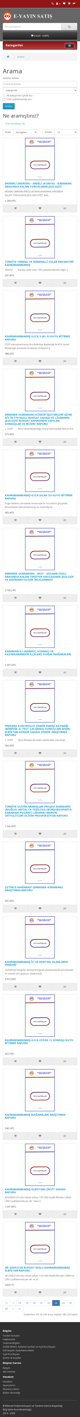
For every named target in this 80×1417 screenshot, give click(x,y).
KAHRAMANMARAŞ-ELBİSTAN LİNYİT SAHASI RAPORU (35, 1190)
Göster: (49, 132)
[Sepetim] (69, 3)
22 (48, 1303)
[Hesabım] (58, 3)
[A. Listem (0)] (64, 3)
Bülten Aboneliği (11, 1392)
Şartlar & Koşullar (12, 1357)
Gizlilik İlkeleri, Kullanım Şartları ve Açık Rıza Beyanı (29, 1346)
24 (63, 1303)
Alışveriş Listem (11, 1389)
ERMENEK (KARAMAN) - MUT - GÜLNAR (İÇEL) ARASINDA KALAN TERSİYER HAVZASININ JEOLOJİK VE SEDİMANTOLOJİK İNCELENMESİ (39, 576)
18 (19, 1303)
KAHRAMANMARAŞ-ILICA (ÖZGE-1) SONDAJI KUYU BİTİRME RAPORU (39, 1041)
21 (41, 1303)
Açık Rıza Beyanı (11, 1354)
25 (70, 1303)
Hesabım (7, 1381)
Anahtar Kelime (11, 78)
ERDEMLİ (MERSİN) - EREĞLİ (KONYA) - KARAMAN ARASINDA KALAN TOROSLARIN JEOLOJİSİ (38, 184)
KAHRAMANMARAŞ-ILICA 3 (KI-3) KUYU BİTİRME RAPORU (37, 337)
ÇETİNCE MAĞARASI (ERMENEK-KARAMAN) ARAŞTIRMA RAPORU (34, 888)
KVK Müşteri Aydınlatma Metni (18, 1350)
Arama (20, 56)
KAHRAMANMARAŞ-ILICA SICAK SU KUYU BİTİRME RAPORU (39, 496)
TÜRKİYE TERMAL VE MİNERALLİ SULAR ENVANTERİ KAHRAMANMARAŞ (39, 263)
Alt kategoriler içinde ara (19, 95)
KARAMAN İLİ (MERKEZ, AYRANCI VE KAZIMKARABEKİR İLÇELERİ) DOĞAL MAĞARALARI (38, 652)
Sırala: (8, 132)
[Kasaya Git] (74, 3)
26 (6, 1308)
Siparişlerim (9, 1385)
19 (27, 1303)
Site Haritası (9, 1371)
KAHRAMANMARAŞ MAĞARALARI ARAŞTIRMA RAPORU (35, 1116)
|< (6, 1303)
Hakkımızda (9, 1339)
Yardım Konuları (11, 1335)
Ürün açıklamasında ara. (19, 99)
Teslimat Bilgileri (11, 1343)
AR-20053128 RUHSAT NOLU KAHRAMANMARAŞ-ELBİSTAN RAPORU (38, 1269)
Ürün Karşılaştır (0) (15, 123)
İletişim (6, 1368)
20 (34, 1303)
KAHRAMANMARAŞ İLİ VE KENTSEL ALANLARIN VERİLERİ (36, 963)
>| (19, 1308)
